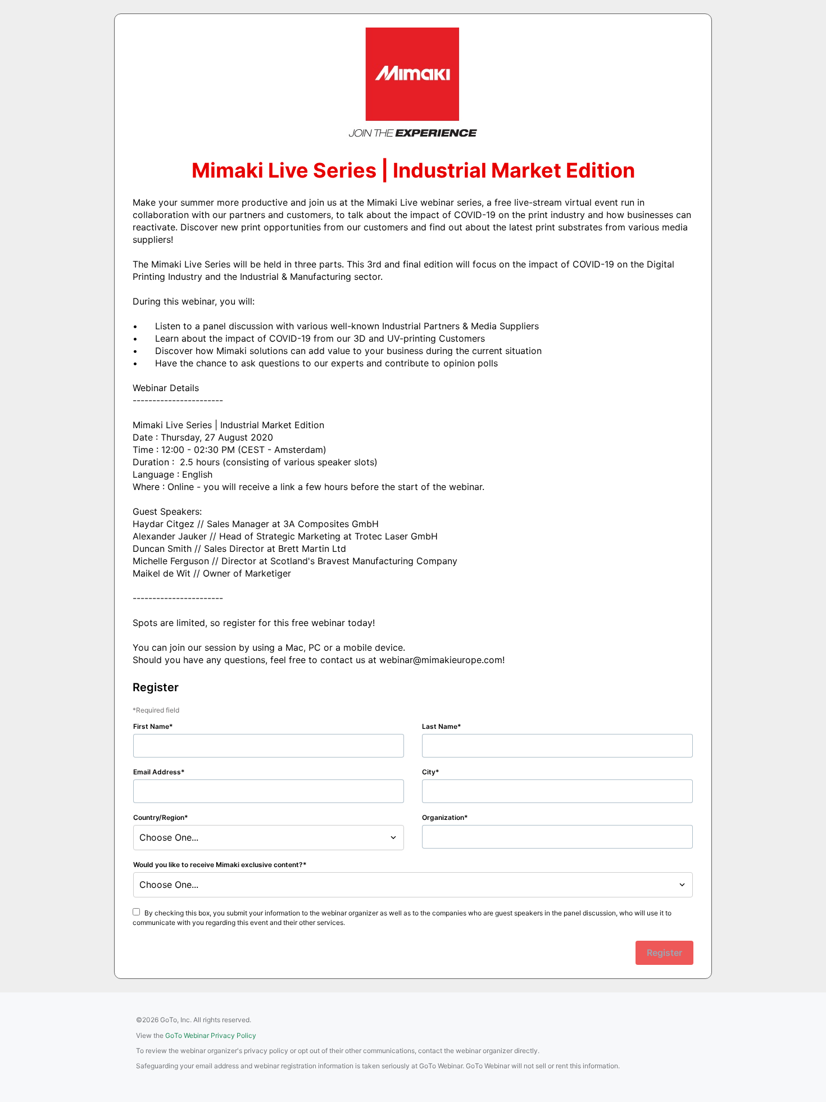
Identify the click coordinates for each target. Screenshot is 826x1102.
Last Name (439, 726)
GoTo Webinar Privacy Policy (210, 1035)
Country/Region (158, 817)
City (428, 772)
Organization (443, 817)
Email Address (157, 772)
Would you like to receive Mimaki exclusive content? (218, 864)
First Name (151, 726)
